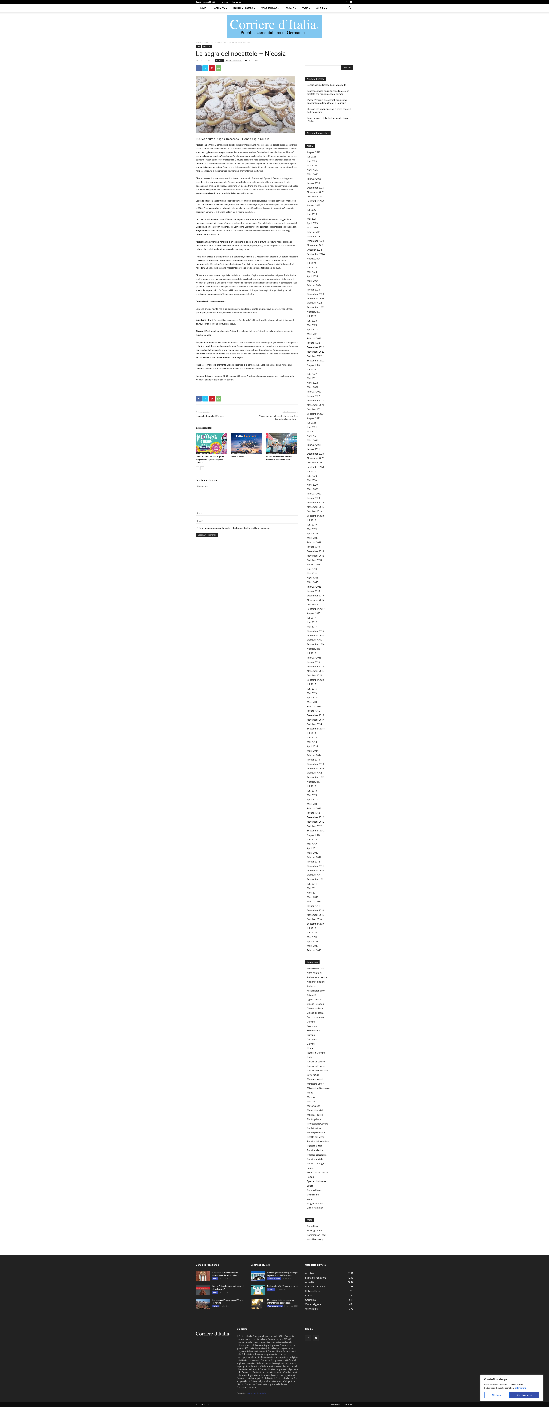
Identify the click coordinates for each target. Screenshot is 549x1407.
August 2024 (313, 258)
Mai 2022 (312, 378)
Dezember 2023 (315, 294)
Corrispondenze (315, 1017)
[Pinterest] (212, 68)
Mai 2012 (312, 843)
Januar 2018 (313, 591)
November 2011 (315, 870)
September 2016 (316, 644)
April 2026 (312, 169)
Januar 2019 (313, 546)
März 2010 (312, 945)
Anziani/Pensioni (316, 981)
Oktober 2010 (314, 919)
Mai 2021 (312, 431)
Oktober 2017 (314, 604)
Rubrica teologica (316, 1163)
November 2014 (315, 719)
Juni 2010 (312, 932)
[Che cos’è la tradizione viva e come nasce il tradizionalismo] (203, 1276)
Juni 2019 (312, 524)
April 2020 (312, 484)
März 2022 (312, 387)
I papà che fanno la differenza (210, 416)
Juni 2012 (312, 839)
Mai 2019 (312, 529)
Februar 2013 (314, 808)
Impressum (224, 2)
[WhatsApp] (218, 68)
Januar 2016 (313, 662)
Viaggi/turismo (315, 1203)
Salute (310, 1168)
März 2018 (312, 582)
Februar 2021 (314, 444)
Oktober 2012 (314, 826)
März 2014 (312, 750)
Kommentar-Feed (316, 1235)
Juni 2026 (312, 161)
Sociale (290, 8)
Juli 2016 (311, 653)
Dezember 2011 (315, 866)
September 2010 (316, 923)
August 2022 (313, 365)
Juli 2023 (311, 316)
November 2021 (315, 404)
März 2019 (312, 538)
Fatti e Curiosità (237, 457)
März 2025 (312, 227)
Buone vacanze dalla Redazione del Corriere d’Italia (329, 119)
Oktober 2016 (314, 639)
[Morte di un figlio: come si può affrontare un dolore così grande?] (258, 1304)
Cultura (320, 8)
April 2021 (312, 436)
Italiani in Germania (239, 453)
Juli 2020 (311, 471)
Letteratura (313, 1074)
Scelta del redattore (317, 1172)
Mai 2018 (312, 573)
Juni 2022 (312, 373)
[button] (349, 8)
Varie (305, 8)
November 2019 (315, 506)
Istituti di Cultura (316, 1052)
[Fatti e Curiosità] (247, 443)
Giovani (311, 1043)
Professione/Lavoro (317, 1123)
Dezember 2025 (315, 187)
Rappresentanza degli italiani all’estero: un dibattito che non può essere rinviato (328, 92)
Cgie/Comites (314, 999)
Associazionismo (316, 990)
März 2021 (312, 440)
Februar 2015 (314, 706)
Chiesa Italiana (315, 1008)
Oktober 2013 (314, 773)
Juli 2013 (311, 786)
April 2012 (312, 848)
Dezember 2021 (315, 400)
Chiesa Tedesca (315, 1012)
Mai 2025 (312, 218)
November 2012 (315, 821)
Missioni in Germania (318, 1088)
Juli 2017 (311, 617)
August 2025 (313, 205)
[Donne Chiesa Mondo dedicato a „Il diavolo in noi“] (203, 1290)
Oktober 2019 (314, 511)
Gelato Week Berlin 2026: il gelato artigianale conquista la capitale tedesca (210, 460)
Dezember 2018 (315, 551)
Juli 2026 (311, 156)
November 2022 (315, 351)
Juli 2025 (311, 209)
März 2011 (312, 897)
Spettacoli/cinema (316, 1181)
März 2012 (312, 852)
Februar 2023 (314, 338)
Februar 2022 (314, 391)
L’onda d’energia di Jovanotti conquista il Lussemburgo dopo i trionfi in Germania (327, 101)
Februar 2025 (314, 232)
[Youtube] (351, 2)
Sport (310, 1185)
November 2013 (315, 768)
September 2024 (316, 254)
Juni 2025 (312, 214)
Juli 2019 (311, 520)
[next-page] (202, 468)
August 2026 (313, 152)
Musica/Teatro (315, 1114)
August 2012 (313, 835)
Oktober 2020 (314, 462)
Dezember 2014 (315, 715)
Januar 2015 (313, 710)
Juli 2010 (311, 928)
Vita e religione (269, 8)
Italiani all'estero (203, 453)
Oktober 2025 (314, 196)
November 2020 (315, 458)
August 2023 (313, 311)
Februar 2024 (314, 285)
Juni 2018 (312, 569)
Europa (311, 1035)
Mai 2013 (312, 795)
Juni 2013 (312, 790)
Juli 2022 (311, 369)
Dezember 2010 (315, 910)
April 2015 (312, 697)
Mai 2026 (312, 165)
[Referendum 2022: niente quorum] (258, 1290)
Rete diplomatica (316, 1132)
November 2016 (315, 635)
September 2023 (316, 307)
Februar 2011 (314, 901)
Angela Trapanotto (233, 60)
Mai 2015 (312, 693)
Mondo (311, 1097)
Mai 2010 (312, 937)
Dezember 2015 (315, 666)
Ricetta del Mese (315, 1137)
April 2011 (312, 892)
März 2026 (312, 174)
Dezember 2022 (315, 347)
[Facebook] (346, 2)
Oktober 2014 (314, 724)
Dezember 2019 (315, 502)
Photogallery (314, 1119)
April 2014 (312, 746)
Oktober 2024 (314, 249)
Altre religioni (314, 972)
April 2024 (312, 276)
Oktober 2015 (314, 675)
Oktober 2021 (314, 409)
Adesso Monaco (315, 968)
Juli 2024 (311, 263)
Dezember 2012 (315, 817)
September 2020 (316, 467)
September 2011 (316, 879)
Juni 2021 (312, 427)
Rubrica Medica (315, 1150)
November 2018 (315, 555)
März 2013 (312, 804)
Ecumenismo (314, 1030)
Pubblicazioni (314, 1128)
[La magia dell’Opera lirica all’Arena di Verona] (203, 1304)
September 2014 (316, 728)
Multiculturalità (315, 1110)
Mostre (311, 1101)
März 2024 (312, 280)
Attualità (219, 8)
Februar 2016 (314, 657)
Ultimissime (313, 1194)
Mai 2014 (312, 741)
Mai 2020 (312, 480)
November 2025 (315, 192)
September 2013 (316, 777)
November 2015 (315, 671)
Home (203, 8)
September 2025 (316, 201)
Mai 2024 (312, 271)
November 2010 (315, 914)
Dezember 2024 (315, 240)
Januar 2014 (313, 759)
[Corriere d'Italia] (274, 27)
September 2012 (316, 830)
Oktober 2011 (314, 874)
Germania (312, 1039)
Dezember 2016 (315, 631)
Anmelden (312, 1226)
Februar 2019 (314, 542)
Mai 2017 (312, 626)
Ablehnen (496, 1395)
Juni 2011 (312, 883)
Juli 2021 (311, 422)
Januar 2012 (313, 861)
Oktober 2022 (314, 356)
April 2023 (312, 329)
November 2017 (315, 600)
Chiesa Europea (315, 1004)
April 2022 (312, 382)
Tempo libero (216, 42)
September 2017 (316, 608)
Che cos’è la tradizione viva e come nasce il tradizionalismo (329, 110)
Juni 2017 (312, 622)
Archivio (311, 986)
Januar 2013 (313, 812)
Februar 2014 (314, 755)
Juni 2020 (312, 475)
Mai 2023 (312, 325)
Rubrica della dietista (318, 1141)
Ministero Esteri (315, 1083)
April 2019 (312, 533)
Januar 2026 (313, 183)
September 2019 (316, 515)
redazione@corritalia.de (258, 1393)
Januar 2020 (313, 498)
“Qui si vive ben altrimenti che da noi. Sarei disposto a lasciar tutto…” (278, 417)
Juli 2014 (311, 733)
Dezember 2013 (315, 764)
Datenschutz (520, 1388)
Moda (310, 1092)
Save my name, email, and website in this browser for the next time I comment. (234, 528)
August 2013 (313, 781)
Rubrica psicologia (317, 1154)
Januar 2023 (313, 342)
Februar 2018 (314, 586)
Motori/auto (313, 1105)
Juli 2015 (311, 684)
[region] (511, 1388)
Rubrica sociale (315, 1159)
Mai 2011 (312, 888)
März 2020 (312, 489)
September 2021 (316, 413)
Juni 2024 (312, 267)
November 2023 (315, 298)
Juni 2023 (312, 320)
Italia (309, 1057)
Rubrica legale (314, 1145)
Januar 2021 (313, 449)
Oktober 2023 (314, 303)
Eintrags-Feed (314, 1230)
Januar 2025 (313, 236)
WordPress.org (315, 1239)
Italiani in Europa (316, 1066)
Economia (312, 1026)
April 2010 (312, 941)
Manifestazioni (315, 1079)
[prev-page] (197, 468)
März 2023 (312, 334)
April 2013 (312, 799)
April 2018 (312, 577)
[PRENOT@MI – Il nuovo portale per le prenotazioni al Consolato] (258, 1276)
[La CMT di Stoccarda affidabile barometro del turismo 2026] (282, 443)
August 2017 (313, 613)
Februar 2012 (314, 857)
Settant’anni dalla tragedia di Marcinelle (326, 85)
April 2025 (312, 223)
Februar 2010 (314, 950)
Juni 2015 (312, 688)
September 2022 (316, 360)
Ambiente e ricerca (317, 977)
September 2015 (316, 679)
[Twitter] (205, 68)
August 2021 (313, 418)
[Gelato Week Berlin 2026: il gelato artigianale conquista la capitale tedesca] (212, 443)
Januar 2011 (313, 906)
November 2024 (315, 245)
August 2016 (313, 648)
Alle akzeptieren (524, 1395)
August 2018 (313, 564)
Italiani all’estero (243, 8)
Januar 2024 (313, 289)
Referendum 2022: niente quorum (282, 1286)
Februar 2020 (314, 493)
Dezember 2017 (315, 595)
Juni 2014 (312, 737)
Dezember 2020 (315, 453)
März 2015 (312, 702)
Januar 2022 (313, 396)
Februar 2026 (314, 178)
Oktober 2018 (314, 560)
